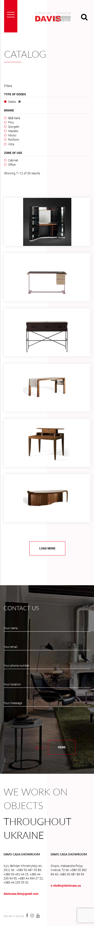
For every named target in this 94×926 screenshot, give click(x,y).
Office (11, 164)
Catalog (25, 55)
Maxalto (13, 131)
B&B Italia (14, 118)
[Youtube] (37, 915)
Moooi (12, 135)
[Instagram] (32, 915)
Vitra (11, 144)
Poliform (13, 139)
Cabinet (13, 160)
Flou (11, 122)
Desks (12, 102)
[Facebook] (27, 915)
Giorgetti (13, 126)
